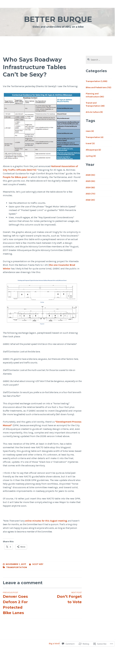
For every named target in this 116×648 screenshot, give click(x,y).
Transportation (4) (94, 137)
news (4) (90, 131)
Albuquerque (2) (93, 150)
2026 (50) (90, 175)
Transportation (16, 567)
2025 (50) (90, 181)
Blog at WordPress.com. (58, 643)
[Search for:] (99, 60)
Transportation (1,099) (96, 81)
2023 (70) (90, 194)
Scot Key (37, 564)
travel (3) (90, 143)
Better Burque (58, 19)
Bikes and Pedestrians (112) (98, 87)
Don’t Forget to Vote (69, 597)
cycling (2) (91, 156)
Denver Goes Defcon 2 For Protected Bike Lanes (15, 603)
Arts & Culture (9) (94, 112)
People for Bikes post (15, 177)
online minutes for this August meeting (46, 520)
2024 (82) (90, 187)
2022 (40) (90, 200)
